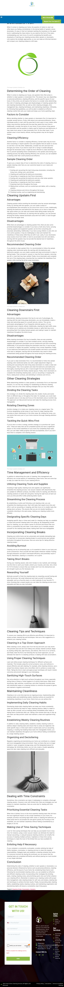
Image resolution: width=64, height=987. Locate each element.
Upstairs (32, 889)
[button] (1, 17)
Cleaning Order (17, 889)
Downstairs (25, 889)
